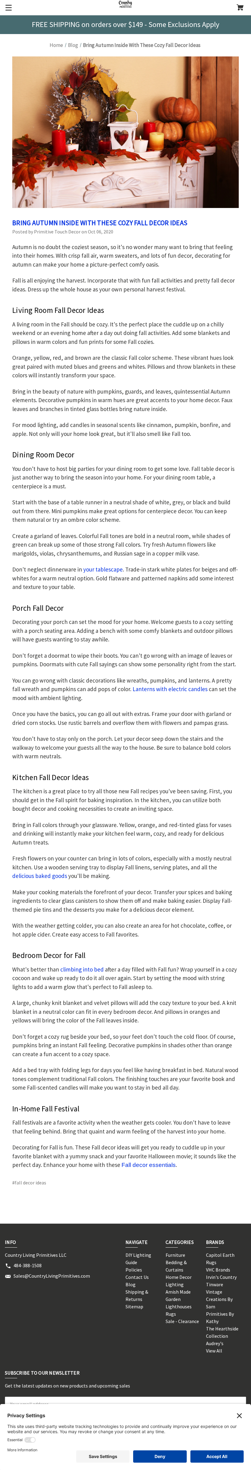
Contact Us (137, 1277)
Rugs (171, 1314)
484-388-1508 (27, 1265)
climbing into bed (82, 969)
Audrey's (214, 1343)
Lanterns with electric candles (170, 689)
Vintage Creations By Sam (219, 1299)
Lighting (175, 1284)
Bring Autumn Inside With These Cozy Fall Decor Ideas (99, 222)
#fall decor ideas (29, 1182)
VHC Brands (218, 1270)
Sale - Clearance (182, 1321)
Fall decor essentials (149, 1165)
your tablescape (103, 569)
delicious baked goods (39, 875)
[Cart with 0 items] (240, 8)
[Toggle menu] (7, 7)
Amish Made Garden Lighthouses (179, 1299)
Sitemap (134, 1306)
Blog (131, 1284)
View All (214, 1351)
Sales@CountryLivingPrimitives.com (51, 1276)
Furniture (175, 1255)
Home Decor (179, 1277)
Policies (134, 1270)
